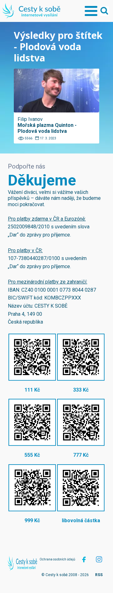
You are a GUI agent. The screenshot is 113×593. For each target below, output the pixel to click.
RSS (99, 575)
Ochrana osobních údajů (57, 559)
